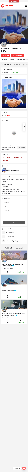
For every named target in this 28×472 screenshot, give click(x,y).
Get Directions (21, 147)
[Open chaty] (24, 468)
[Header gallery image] (14, 27)
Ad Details (4, 59)
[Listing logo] (4, 44)
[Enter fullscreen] (24, 129)
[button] (26, 6)
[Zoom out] (24, 126)
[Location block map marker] (14, 133)
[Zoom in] (24, 124)
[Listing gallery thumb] (14, 93)
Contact (12, 59)
